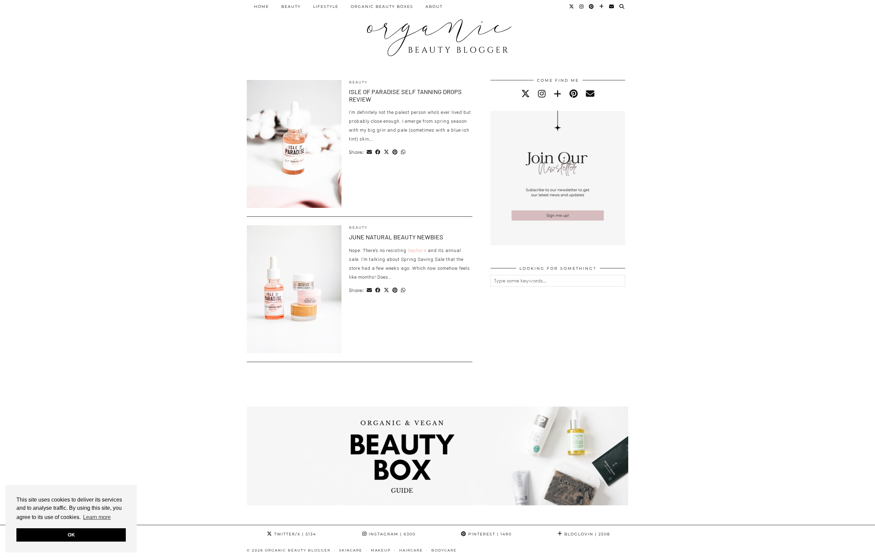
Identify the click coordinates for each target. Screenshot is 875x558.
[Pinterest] (591, 6)
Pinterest (489, 534)
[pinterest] (573, 93)
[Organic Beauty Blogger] (437, 35)
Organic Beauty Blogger (298, 550)
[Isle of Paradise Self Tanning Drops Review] (294, 144)
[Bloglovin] (601, 6)
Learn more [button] (97, 517)
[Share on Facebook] (378, 152)
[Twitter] (572, 6)
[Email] (612, 6)
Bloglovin (586, 534)
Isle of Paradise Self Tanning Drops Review (405, 95)
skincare (350, 550)
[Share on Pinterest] (395, 152)
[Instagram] (581, 6)
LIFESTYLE (325, 6)
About (434, 6)
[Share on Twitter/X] (386, 152)
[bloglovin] (557, 93)
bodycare (444, 550)
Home (261, 6)
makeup (381, 550)
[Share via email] (369, 152)
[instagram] (542, 93)
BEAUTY (291, 6)
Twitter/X (294, 534)
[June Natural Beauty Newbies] (294, 289)
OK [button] (71, 534)
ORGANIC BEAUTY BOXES (382, 6)
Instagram (391, 534)
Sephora (417, 250)
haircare (411, 550)
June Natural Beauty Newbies (396, 237)
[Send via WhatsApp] (403, 152)
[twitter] (525, 93)
